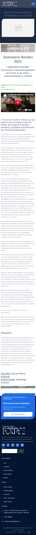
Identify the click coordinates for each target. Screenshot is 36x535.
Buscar (4, 448)
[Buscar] (21, 451)
